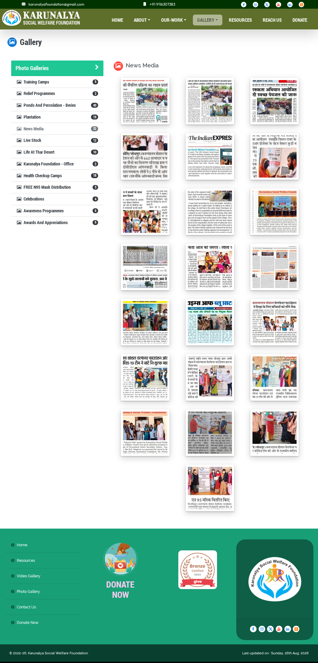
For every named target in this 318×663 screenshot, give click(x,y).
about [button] (140, 20)
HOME (117, 20)
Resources (26, 560)
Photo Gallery (28, 591)
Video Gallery (28, 576)
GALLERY (205, 20)
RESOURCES (240, 20)
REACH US (272, 20)
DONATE (300, 20)
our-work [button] (172, 20)
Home (22, 545)
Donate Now (28, 622)
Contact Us (26, 607)
